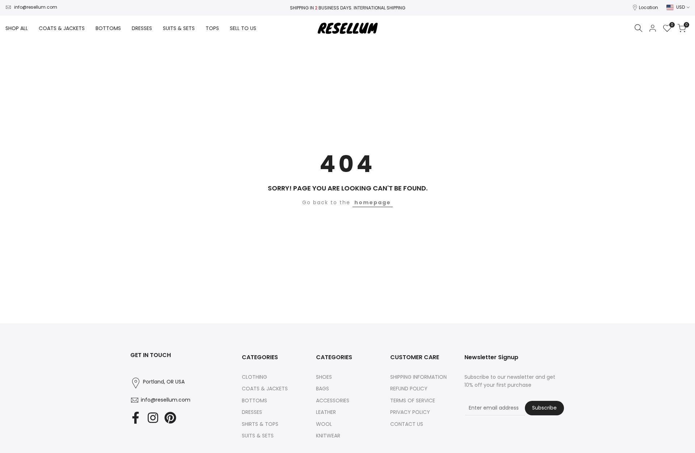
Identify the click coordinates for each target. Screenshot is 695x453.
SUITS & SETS (258, 435)
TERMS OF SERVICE (412, 400)
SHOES (324, 377)
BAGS (322, 388)
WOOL (324, 424)
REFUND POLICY (408, 388)
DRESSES (252, 412)
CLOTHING (254, 377)
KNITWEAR (328, 435)
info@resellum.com (35, 7)
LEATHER (326, 412)
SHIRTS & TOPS (260, 424)
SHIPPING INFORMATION (418, 377)
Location (648, 7)
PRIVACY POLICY (410, 412)
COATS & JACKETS (265, 388)
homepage (372, 202)
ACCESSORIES (332, 400)
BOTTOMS (254, 400)
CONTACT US (406, 424)
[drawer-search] (639, 28)
